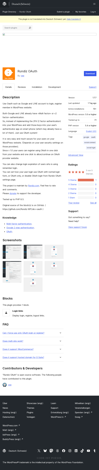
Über (5, 403)
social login (91, 148)
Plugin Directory (9, 12)
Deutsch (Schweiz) (18, 451)
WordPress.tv (58, 417)
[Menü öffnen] (95, 4)
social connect (89, 142)
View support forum (77, 227)
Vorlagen (31, 417)
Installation (37, 87)
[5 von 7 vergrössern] (39, 281)
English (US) (91, 131)
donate (13, 193)
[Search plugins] (29, 27)
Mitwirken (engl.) (83, 403)
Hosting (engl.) (9, 412)
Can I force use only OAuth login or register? (23, 333)
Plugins (30, 412)
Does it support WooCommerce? (18, 349)
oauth (93, 137)
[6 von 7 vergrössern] (60, 248)
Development (54, 87)
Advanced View (75, 155)
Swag (79, 417)
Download (90, 73)
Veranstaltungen (82, 408)
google (86, 137)
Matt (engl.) (9, 430)
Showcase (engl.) (35, 403)
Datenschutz (9, 417)
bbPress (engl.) (11, 434)
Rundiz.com (33, 185)
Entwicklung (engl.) (60, 412)
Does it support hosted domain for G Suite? (23, 357)
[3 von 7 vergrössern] (39, 248)
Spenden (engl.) (83, 412)
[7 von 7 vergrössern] (60, 264)
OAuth (9, 231)
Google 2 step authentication (20, 227)
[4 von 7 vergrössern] (39, 264)
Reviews (22, 87)
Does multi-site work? (13, 341)
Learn (53, 403)
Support (92, 87)
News (5, 408)
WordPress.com (11, 425)
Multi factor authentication (19, 223)
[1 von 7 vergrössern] (18, 248)
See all (93, 203)
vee (22, 75)
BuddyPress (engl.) (13, 439)
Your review (73, 203)
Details (8, 87)
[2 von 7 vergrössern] (18, 264)
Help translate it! (74, 19)
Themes (30, 408)
